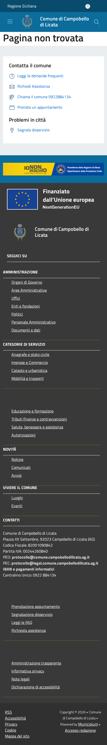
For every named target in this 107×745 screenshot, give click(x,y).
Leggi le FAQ (21, 622)
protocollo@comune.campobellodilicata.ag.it (51, 557)
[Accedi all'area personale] (88, 6)
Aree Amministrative (29, 290)
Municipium (88, 724)
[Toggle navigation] (10, 21)
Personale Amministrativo (33, 322)
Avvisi (16, 475)
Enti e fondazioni (25, 306)
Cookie (10, 730)
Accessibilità (15, 718)
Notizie (17, 459)
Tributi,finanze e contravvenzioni (39, 419)
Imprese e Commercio (29, 362)
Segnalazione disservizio (32, 614)
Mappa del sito (17, 736)
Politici (17, 314)
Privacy (11, 724)
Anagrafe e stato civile (30, 354)
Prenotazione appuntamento (35, 606)
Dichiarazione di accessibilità (35, 687)
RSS (8, 712)
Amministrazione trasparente (36, 663)
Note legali (20, 679)
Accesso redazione (80, 730)
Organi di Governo (26, 282)
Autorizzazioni (23, 435)
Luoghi (17, 498)
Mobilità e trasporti (27, 378)
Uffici (15, 298)
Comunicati (21, 467)
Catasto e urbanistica (29, 370)
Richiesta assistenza (28, 630)
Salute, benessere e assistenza (37, 427)
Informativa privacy (27, 671)
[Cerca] (97, 22)
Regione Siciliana (21, 6)
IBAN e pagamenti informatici (28, 569)
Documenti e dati (25, 330)
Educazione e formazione (32, 411)
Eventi (16, 506)
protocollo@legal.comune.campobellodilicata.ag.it (54, 563)
